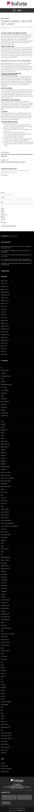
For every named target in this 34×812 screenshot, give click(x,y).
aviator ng (3, 458)
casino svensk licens (6, 520)
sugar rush (3, 721)
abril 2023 (3, 351)
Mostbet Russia (5, 608)
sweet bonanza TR (5, 727)
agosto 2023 (4, 343)
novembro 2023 (5, 334)
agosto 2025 (4, 303)
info (2, 554)
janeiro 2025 (4, 323)
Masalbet (3, 571)
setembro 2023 (5, 340)
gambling (3, 540)
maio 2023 (3, 348)
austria (2, 435)
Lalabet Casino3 (5, 565)
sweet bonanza (5, 724)
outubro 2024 (4, 331)
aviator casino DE (5, 444)
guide (2, 551)
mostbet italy (4, 602)
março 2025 (4, 317)
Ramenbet (3, 687)
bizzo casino (4, 492)
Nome (3, 192)
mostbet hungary (5, 599)
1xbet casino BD (5, 401)
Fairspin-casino (4, 531)
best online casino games (7, 478)
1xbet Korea (4, 407)
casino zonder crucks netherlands (9, 526)
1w (1, 367)
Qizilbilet (3, 684)
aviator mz (3, 455)
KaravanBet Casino (5, 557)
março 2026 (4, 283)
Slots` (2, 713)
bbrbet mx (3, 469)
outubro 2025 (4, 297)
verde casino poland (6, 735)
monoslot (3, 594)
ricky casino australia (6, 701)
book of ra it (4, 500)
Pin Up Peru (4, 659)
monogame (4, 591)
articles (2, 432)
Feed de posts (4, 766)
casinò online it (4, 517)
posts (2, 682)
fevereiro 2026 (4, 286)
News (2, 631)
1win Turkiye (4, 387)
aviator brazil (4, 441)
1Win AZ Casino (5, 370)
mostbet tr (3, 611)
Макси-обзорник (5, 747)
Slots (2, 710)
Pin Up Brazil (4, 656)
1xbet (2, 396)
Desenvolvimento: (13, 810)
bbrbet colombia (5, 466)
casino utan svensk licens (7, 523)
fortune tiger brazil (5, 534)
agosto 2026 (4, 280)
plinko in (3, 667)
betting (2, 489)
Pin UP (2, 653)
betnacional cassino (6, 486)
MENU (19, 10)
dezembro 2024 (5, 326)
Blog (2, 495)
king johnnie (4, 563)
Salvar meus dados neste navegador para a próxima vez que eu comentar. (4, 215)
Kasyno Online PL (5, 560)
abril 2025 (3, 314)
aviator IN (3, 449)
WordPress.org (5, 771)
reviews (3, 699)
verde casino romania (6, 738)
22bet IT (3, 427)
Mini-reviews (4, 577)
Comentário (4, 175)
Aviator (2, 438)
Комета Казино (5, 744)
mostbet (3, 597)
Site (2, 202)
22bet (2, 421)
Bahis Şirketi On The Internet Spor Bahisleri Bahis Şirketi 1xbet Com (17, 154)
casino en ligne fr (5, 509)
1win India (3, 381)
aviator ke (3, 452)
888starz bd (4, 430)
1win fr (2, 379)
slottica (2, 716)
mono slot (3, 582)
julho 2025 (3, 306)
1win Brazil (3, 373)
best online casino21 (6, 480)
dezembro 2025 (5, 292)
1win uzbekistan (5, 390)
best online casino (5, 475)
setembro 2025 (5, 300)
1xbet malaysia (4, 413)
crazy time (3, 529)
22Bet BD (3, 424)
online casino (4, 636)
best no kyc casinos (6, 472)
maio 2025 (3, 312)
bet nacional (4, 483)
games (2, 546)
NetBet (2, 622)
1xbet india (3, 404)
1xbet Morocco (5, 415)
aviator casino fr (5, 447)
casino (2, 506)
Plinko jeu (3, 670)
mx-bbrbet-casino (5, 619)
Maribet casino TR (5, 568)
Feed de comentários (6, 768)
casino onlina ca (5, 512)
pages (2, 648)
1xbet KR (3, 410)
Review (2, 690)
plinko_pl (3, 676)
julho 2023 (3, 346)
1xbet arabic (4, 398)
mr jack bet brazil (5, 616)
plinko (11, 97)
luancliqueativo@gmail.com (20, 27)
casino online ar (5, 514)
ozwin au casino (5, 645)
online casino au (5, 639)
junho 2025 (3, 309)
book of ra (3, 497)
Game (2, 543)
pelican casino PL (5, 650)
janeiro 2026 (4, 289)
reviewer (3, 696)
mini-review (4, 574)
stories (2, 718)
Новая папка (4, 750)
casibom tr (3, 503)
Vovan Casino (4, 741)
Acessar (3, 763)
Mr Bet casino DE (5, 614)
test (2, 730)
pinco (2, 662)
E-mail (3, 197)
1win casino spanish (6, 376)
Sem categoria (5, 18)
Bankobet (3, 461)
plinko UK (3, 673)
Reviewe (3, 693)
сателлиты (3, 752)
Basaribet (3, 463)
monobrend (4, 588)
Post (2, 679)
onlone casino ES (5, 642)
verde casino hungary (6, 733)
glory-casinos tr (5, 548)
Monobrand (4, 585)
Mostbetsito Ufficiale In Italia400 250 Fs (13, 161)
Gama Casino (4, 537)
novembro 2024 (5, 329)
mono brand (4, 580)
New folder (3, 625)
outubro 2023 (4, 337)
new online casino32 (6, 628)
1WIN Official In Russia (6, 384)
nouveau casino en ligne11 (7, 633)
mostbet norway (5, 605)
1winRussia (3, 393)
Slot (2, 707)
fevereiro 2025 (4, 320)
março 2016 (4, 354)
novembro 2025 (5, 295)
